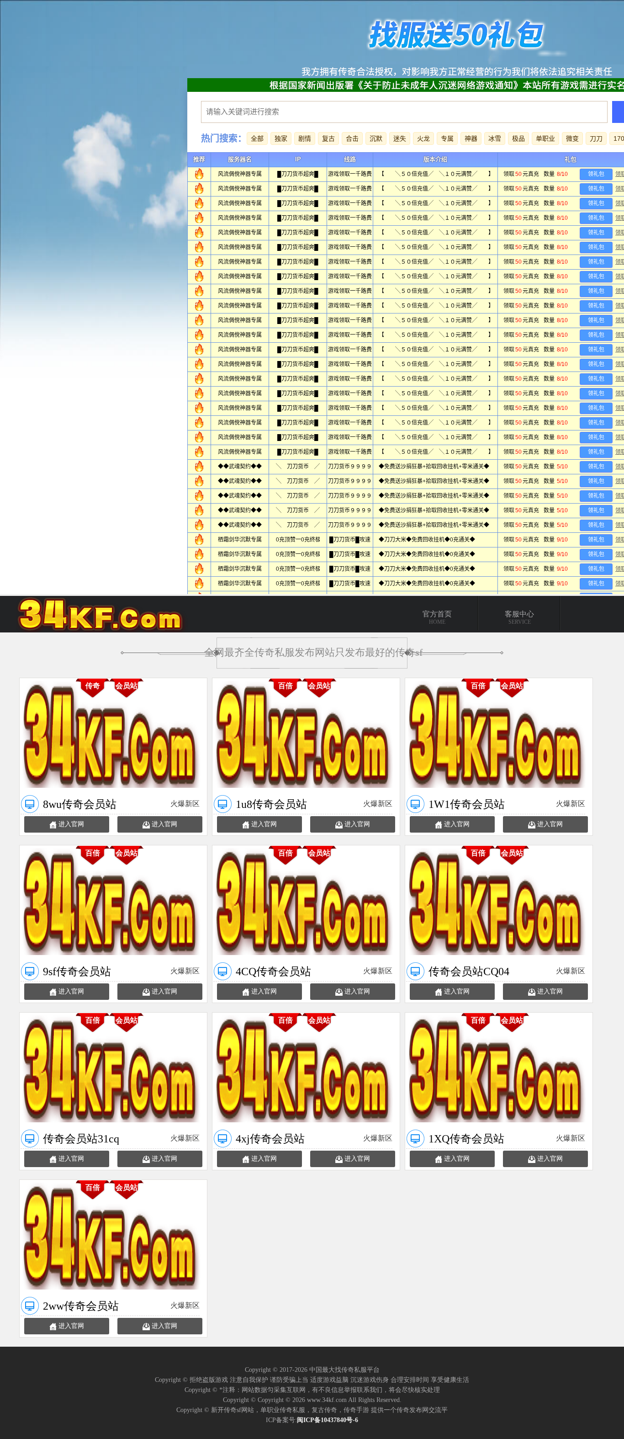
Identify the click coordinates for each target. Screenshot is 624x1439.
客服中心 (519, 617)
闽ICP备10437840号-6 (327, 1420)
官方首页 (437, 617)
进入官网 (71, 824)
